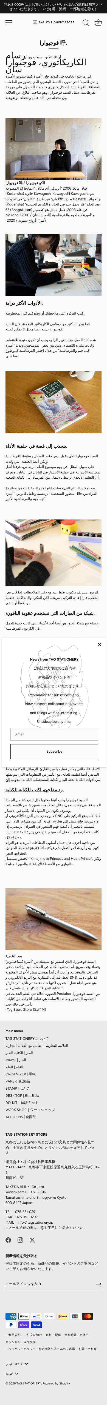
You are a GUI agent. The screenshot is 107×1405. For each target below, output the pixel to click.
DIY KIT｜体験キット (22, 1103)
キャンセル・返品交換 (20, 1342)
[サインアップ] (99, 1284)
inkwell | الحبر (15, 1060)
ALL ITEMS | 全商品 (20, 1117)
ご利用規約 (13, 1335)
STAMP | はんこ (17, 1088)
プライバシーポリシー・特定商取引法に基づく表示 (40, 1349)
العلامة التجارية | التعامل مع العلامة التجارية (36, 1046)
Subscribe (54, 751)
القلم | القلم (14, 1067)
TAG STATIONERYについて (27, 1038)
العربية (9, 1373)
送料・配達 (53, 1335)
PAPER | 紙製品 (17, 1081)
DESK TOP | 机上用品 (22, 1095)
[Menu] (9, 23)
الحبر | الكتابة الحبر (19, 1053)
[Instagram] (20, 1240)
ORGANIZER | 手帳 (20, 1074)
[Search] (86, 24)
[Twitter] (32, 1240)
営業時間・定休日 (76, 1335)
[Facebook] (8, 1240)
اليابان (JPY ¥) (14, 1364)
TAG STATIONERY (28, 1383)
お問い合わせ (87, 1349)
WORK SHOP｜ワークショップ (30, 1110)
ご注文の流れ (33, 1335)
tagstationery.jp (40, 1222)
